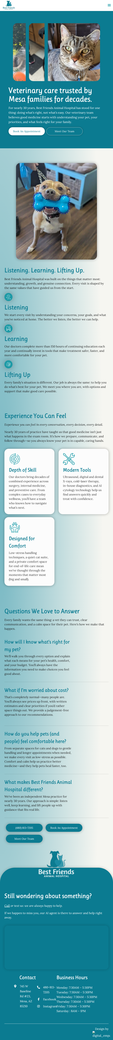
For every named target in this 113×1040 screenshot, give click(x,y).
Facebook (49, 999)
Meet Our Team (64, 131)
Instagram (50, 1006)
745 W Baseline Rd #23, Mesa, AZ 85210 (26, 996)
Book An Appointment (26, 131)
